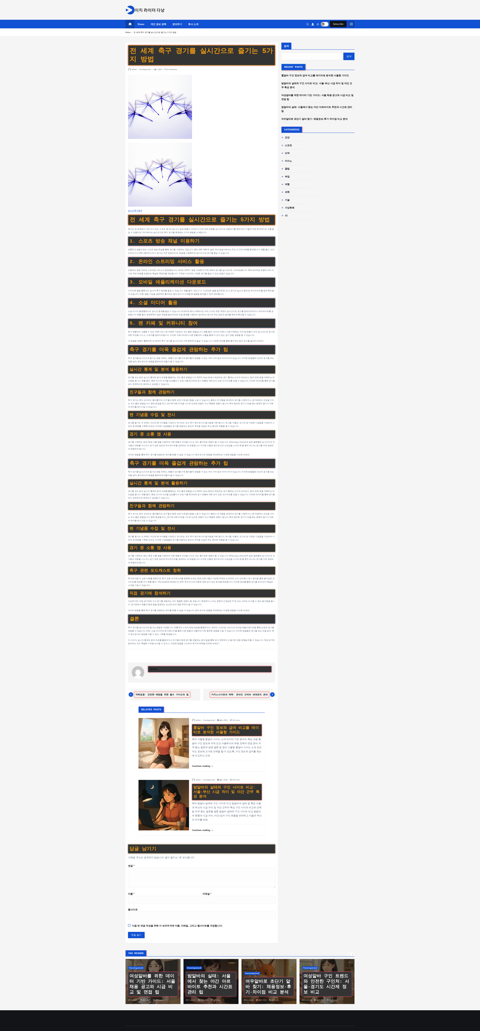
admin (134, 69)
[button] (349, 954)
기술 (287, 199)
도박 (287, 152)
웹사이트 (133, 909)
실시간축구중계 (135, 210)
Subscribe (338, 23)
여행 (287, 184)
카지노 (288, 160)
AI (286, 215)
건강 (287, 137)
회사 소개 (193, 24)
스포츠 (288, 145)
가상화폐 (289, 207)
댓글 (131, 865)
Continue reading (201, 766)
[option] (153, 981)
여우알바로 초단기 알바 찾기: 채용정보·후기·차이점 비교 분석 (314, 118)
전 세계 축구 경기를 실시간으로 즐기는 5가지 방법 (155, 32)
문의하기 (177, 24)
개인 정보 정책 (158, 24)
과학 (287, 191)
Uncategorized (145, 69)
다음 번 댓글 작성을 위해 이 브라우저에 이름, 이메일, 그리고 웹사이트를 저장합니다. (177, 925)
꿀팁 (287, 168)
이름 (131, 893)
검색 (286, 46)
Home (141, 24)
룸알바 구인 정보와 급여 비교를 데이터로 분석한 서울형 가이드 (315, 75)
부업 (287, 176)
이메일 (206, 893)
